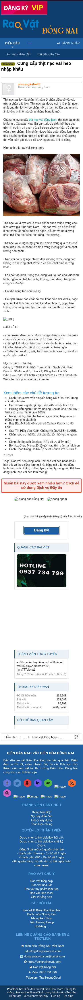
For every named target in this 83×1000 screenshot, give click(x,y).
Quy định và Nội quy (36, 996)
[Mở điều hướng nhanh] (76, 737)
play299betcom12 (37, 666)
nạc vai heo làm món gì (32, 472)
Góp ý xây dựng (41, 820)
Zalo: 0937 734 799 (44, 972)
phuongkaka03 (29, 84)
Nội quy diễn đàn (41, 816)
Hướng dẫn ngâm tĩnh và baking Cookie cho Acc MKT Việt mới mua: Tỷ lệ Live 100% (42, 410)
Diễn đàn (12, 43)
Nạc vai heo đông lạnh (25, 461)
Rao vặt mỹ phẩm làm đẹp (41, 889)
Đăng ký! (41, 530)
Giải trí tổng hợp (41, 897)
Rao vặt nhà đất (41, 885)
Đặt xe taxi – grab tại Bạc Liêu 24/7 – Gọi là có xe (41, 405)
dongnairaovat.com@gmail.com (44, 956)
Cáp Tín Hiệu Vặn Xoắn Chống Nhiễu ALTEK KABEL (43, 430)
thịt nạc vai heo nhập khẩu (58, 461)
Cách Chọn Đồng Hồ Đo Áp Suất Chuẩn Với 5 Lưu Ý (43, 449)
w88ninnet (56, 662)
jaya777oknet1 (26, 669)
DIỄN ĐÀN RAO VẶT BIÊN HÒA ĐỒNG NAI (40, 753)
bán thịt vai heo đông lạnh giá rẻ (23, 464)
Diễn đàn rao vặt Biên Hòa (40, 989)
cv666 (21, 666)
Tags (6, 461)
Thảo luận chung (41, 824)
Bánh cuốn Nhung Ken (41, 914)
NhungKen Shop (41, 918)
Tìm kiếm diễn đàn (18, 54)
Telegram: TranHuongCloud (43, 977)
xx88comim (24, 662)
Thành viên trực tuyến (37, 654)
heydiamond (40, 662)
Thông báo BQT (41, 812)
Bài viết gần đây (48, 54)
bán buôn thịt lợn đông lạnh (27, 468)
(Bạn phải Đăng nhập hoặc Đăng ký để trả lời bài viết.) (53, 516)
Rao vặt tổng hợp (41, 881)
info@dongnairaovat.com (45, 951)
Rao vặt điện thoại (41, 893)
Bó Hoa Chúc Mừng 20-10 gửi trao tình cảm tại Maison (44, 445)
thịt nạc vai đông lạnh (42, 119)
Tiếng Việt (15, 996)
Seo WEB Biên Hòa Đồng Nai (41, 910)
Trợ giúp (68, 996)
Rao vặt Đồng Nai (44, 967)
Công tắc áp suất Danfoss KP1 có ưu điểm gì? (39, 441)
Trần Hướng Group (41, 922)
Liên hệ (55, 996)
